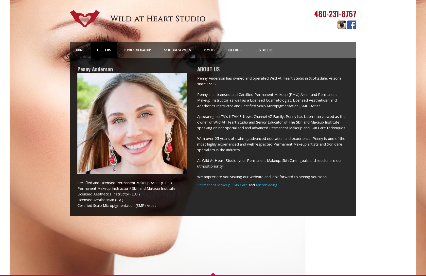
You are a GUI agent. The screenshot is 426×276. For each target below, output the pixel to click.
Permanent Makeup (214, 184)
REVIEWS (209, 49)
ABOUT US (104, 49)
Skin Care (240, 184)
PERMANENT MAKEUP (137, 49)
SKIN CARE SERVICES (177, 49)
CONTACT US (263, 49)
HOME (80, 49)
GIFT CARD (235, 49)
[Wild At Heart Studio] (138, 18)
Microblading (266, 184)
